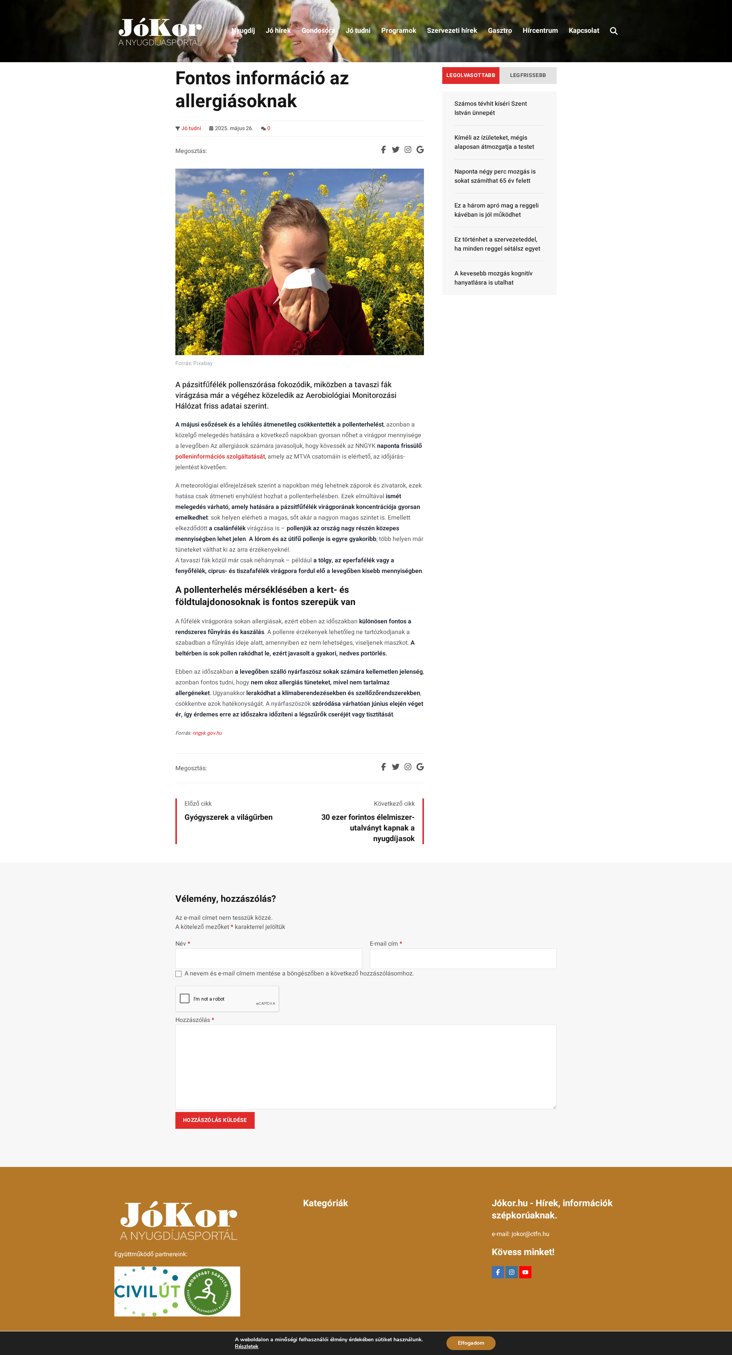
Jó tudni (191, 128)
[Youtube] (525, 1272)
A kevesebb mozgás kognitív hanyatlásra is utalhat (493, 278)
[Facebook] (498, 1272)
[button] (614, 31)
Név (182, 943)
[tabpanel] (499, 193)
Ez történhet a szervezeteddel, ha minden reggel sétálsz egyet (497, 244)
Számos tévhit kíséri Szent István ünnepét (490, 108)
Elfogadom (471, 1343)
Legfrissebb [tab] (528, 75)
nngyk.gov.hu (207, 733)
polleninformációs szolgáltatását (220, 456)
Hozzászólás (194, 1020)
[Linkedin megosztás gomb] (408, 149)
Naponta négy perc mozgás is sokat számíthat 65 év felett (495, 176)
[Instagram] (512, 1272)
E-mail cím (386, 943)
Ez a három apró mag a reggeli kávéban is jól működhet (496, 210)
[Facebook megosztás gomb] (383, 149)
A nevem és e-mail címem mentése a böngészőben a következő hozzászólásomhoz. (299, 973)
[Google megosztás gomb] (420, 149)
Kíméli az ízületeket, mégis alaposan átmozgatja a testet (494, 142)
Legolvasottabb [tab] (470, 75)
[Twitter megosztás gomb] (396, 149)
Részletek (246, 1346)
